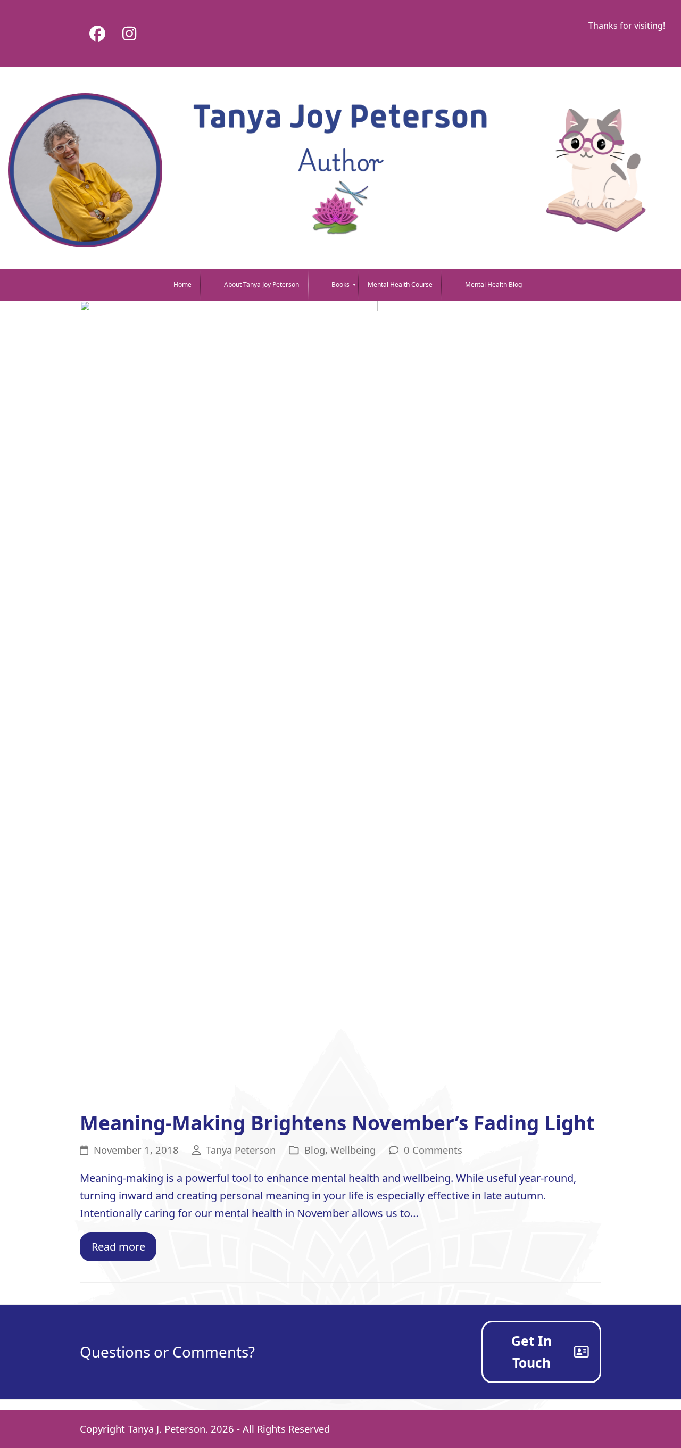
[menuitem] (175, 285)
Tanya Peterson (241, 1149)
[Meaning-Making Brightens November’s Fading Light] (229, 699)
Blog (314, 1149)
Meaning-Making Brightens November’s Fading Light (337, 1123)
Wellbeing (353, 1149)
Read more (118, 1246)
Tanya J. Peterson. (168, 1428)
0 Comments (433, 1149)
